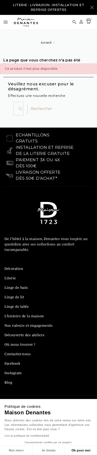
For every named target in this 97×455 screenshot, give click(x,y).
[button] (72, 22)
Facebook (12, 363)
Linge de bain (16, 287)
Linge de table (17, 306)
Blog (8, 382)
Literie (10, 278)
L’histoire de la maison (24, 316)
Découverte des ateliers (25, 335)
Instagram (13, 373)
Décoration (14, 268)
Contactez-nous (18, 354)
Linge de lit (14, 297)
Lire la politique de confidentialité (27, 435)
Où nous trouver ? (20, 344)
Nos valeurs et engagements (29, 325)
